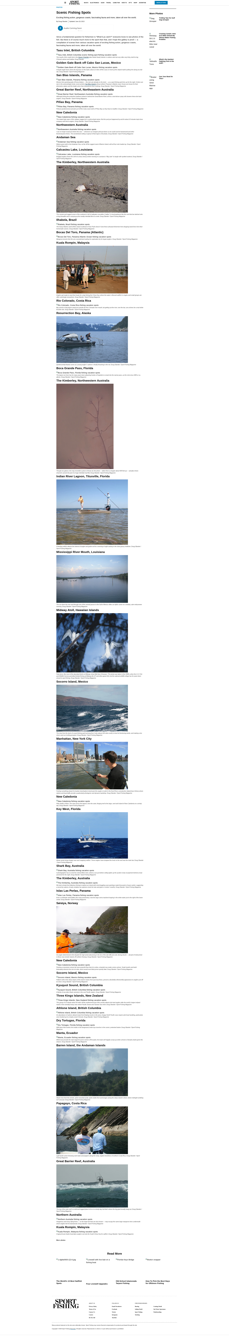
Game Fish (116, 2)
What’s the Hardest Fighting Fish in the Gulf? (166, 61)
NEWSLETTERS (161, 2)
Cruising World (157, 1306)
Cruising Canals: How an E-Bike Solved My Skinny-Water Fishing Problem (167, 36)
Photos (59, 7)
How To (124, 2)
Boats (86, 2)
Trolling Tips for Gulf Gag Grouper (167, 19)
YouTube (114, 1317)
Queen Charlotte (83, 57)
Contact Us (92, 1312)
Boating (137, 1306)
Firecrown (73, 1328)
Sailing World (138, 1309)
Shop (135, 2)
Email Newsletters (117, 1306)
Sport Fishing (138, 1312)
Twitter (114, 1312)
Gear (102, 2)
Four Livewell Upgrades (97, 1284)
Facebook (114, 1309)
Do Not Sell (92, 1317)
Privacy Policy (93, 1306)
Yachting (137, 1315)
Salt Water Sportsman (159, 1309)
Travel (108, 2)
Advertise (142, 2)
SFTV (130, 2)
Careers (91, 1315)
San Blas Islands (90, 84)
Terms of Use (92, 1309)
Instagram (114, 1315)
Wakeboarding (157, 1312)
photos (63, 1240)
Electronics (94, 2)
